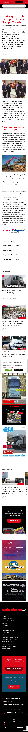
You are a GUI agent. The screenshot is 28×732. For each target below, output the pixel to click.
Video (15, 298)
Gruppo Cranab (7, 255)
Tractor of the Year (7, 644)
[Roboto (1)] (14, 414)
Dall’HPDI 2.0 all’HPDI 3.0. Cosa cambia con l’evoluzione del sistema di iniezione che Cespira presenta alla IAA (12, 490)
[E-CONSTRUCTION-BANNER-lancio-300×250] (14, 570)
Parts (12, 496)
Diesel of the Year (7, 642)
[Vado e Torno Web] (6, 2)
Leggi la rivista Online (14, 668)
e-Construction (6, 635)
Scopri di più (14, 687)
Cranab (17, 245)
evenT (3, 651)
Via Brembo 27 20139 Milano (11, 698)
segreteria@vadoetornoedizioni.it (13, 705)
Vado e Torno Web (7, 618)
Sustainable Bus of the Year (9, 639)
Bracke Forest (7, 245)
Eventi (12, 328)
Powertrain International (9, 630)
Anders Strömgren (8, 241)
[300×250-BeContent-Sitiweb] (14, 550)
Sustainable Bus (6, 625)
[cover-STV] (14, 442)
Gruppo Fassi (19, 255)
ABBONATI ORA (14, 520)
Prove (12, 298)
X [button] (24, 361)
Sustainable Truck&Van (8, 621)
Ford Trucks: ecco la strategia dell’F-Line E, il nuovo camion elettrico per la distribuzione (14, 354)
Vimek (17, 259)
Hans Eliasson (7, 259)
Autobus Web (5, 623)
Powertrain (5, 628)
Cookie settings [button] (18, 369)
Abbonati (19, 1)
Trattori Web (5, 632)
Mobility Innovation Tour (9, 646)
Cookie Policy (10, 367)
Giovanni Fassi (7, 250)
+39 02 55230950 (8, 701)
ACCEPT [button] (9, 369)
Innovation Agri (6, 649)
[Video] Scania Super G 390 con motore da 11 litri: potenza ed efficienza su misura (12, 293)
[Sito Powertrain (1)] (14, 591)
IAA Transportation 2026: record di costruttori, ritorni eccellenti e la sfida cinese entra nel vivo (13, 323)
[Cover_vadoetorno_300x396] (14, 387)
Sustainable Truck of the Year (10, 637)
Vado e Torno (5, 616)
